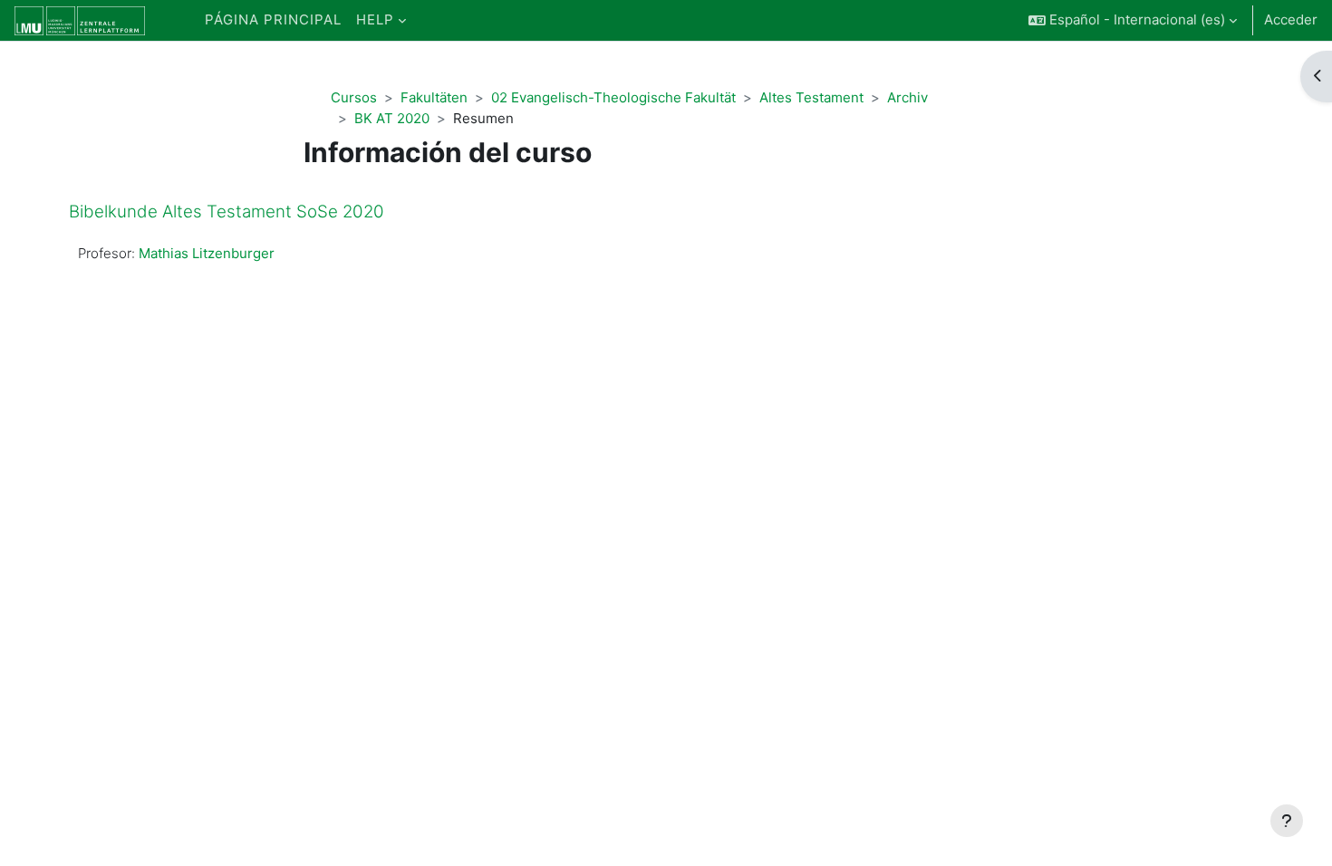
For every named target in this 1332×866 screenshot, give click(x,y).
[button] (1133, 20)
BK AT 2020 (392, 118)
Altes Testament (811, 97)
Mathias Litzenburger (207, 253)
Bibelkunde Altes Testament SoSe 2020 (226, 211)
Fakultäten (434, 97)
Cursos (354, 97)
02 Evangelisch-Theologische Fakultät (613, 97)
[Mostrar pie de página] (1286, 820)
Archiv (907, 97)
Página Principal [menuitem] (273, 19)
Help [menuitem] (375, 19)
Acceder (1291, 19)
